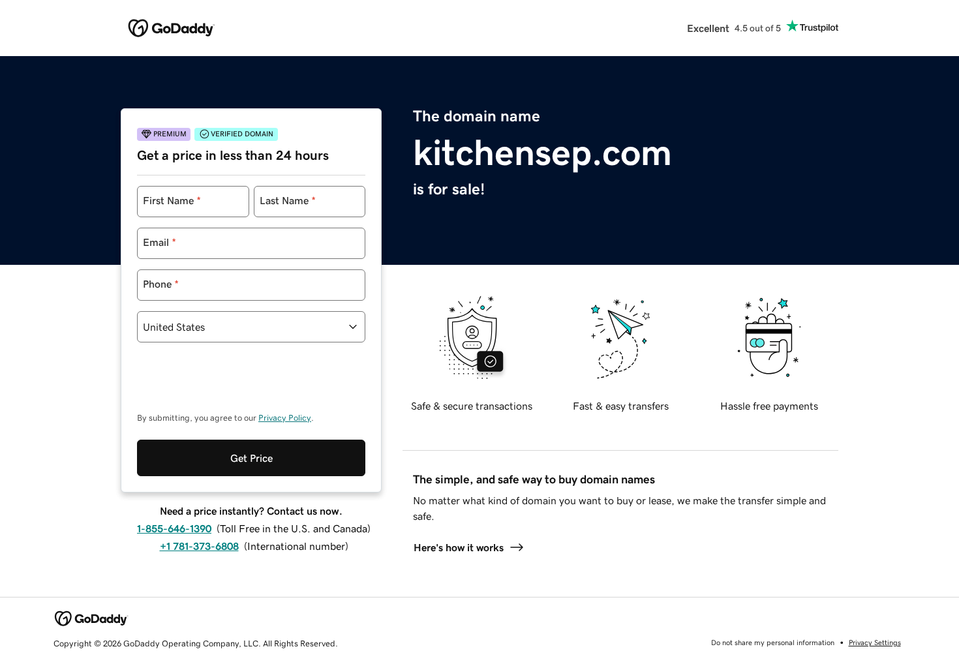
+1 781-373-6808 (199, 546)
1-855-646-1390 (174, 528)
